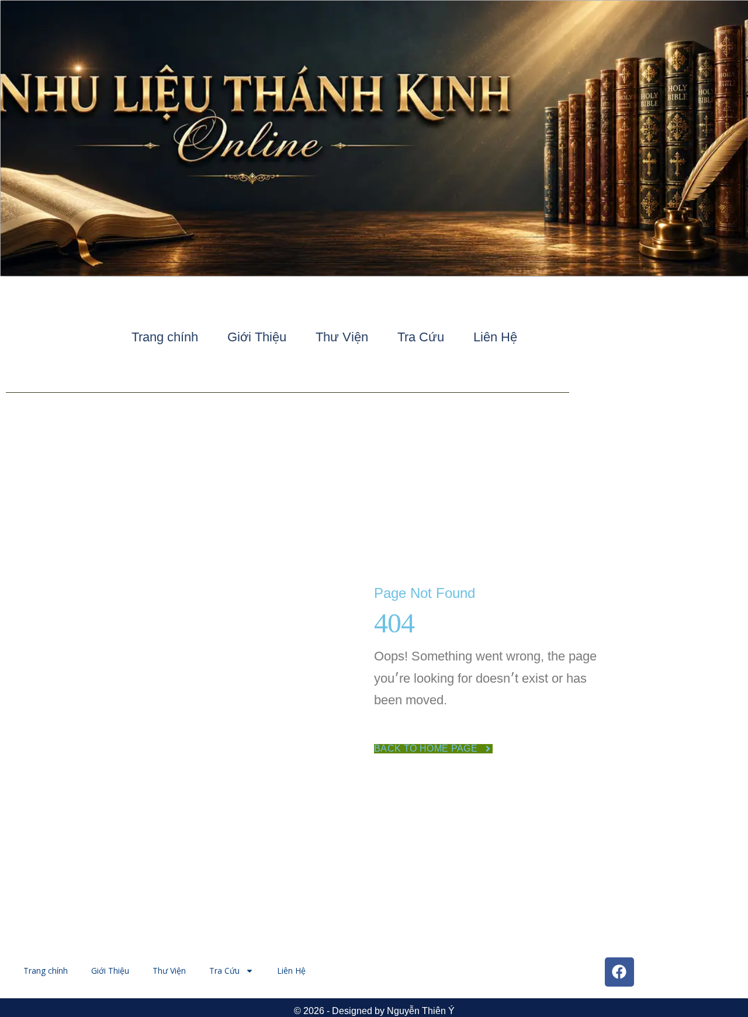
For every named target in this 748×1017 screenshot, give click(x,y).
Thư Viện (342, 337)
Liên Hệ (495, 337)
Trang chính (164, 337)
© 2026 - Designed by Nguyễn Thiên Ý (374, 1011)
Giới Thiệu (256, 337)
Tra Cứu (420, 337)
